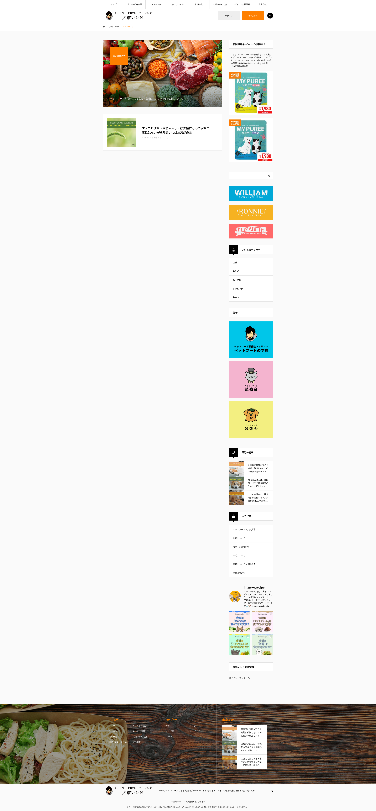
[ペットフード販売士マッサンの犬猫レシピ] (128, 16)
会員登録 (253, 15)
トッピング (238, 288)
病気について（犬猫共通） (245, 564)
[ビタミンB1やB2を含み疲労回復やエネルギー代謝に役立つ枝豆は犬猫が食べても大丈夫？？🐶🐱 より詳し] (262, 644)
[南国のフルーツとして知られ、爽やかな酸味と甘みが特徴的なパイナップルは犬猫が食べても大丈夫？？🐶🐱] (239, 644)
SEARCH (270, 16)
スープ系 (237, 280)
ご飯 (235, 262)
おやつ (236, 297)
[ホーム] (104, 27)
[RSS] (271, 790)
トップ (113, 4)
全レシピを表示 (135, 4)
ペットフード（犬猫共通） (245, 529)
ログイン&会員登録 (241, 4)
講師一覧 (199, 4)
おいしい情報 (177, 4)
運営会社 (262, 4)
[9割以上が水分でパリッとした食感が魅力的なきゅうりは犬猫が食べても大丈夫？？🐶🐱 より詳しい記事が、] (239, 621)
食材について (239, 573)
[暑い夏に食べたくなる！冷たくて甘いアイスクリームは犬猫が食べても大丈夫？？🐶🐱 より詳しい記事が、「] (262, 621)
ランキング (156, 4)
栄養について (239, 538)
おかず (236, 271)
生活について (239, 555)
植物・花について (241, 547)
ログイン (229, 15)
